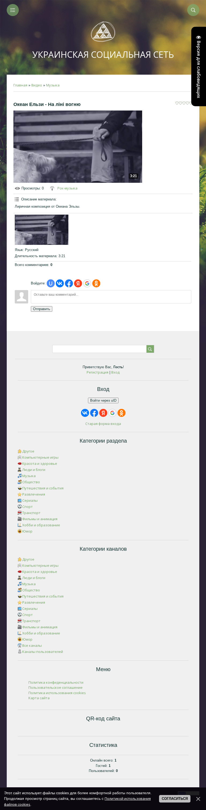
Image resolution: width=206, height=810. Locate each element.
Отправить (41, 309)
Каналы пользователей (42, 651)
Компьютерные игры (40, 457)
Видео (36, 85)
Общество (31, 482)
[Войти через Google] (87, 283)
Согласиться (175, 799)
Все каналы (32, 645)
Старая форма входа (103, 423)
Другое (28, 451)
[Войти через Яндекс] (78, 283)
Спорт (27, 506)
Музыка (53, 85)
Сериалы (30, 500)
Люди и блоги (33, 469)
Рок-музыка (67, 188)
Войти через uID (103, 400)
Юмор (27, 531)
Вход (115, 372)
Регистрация (97, 372)
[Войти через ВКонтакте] (60, 283)
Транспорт (31, 512)
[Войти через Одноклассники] (96, 283)
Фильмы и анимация (39, 518)
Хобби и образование (41, 525)
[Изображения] (41, 230)
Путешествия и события (43, 488)
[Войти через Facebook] (69, 283)
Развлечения (33, 494)
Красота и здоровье (39, 463)
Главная (20, 85)
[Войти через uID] (51, 283)
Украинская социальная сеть (103, 54)
